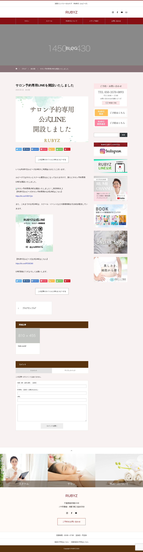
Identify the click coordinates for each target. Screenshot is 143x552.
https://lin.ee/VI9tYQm (24, 196)
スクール (49, 21)
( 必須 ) (27, 382)
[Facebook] (117, 12)
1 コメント (34, 370)
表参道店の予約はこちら (79, 542)
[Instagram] (113, 12)
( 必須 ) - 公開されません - (28, 389)
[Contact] (126, 12)
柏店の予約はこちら (62, 542)
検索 (123, 135)
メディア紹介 (94, 21)
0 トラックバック (70, 370)
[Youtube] (122, 12)
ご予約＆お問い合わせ (71, 522)
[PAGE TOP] (71, 450)
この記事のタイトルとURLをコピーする (52, 159)
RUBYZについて (71, 21)
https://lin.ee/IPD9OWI (24, 263)
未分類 (27, 90)
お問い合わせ (116, 21)
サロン (26, 21)
